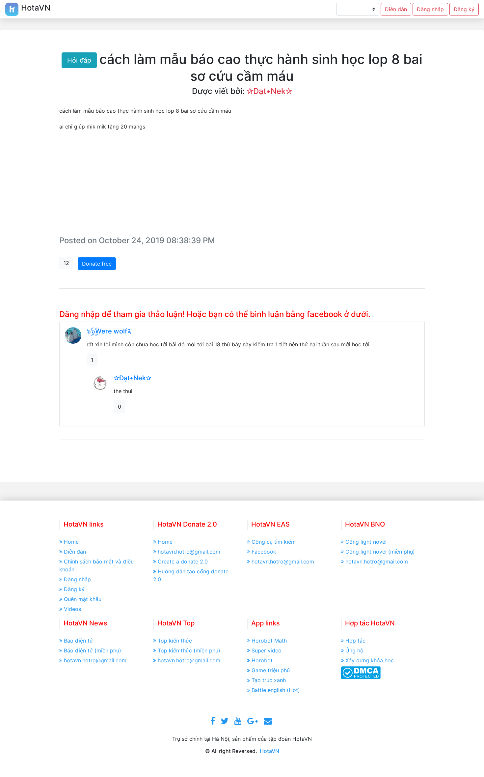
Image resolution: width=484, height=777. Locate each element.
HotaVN (269, 751)
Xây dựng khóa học (369, 660)
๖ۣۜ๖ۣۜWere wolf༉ (109, 331)
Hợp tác (355, 640)
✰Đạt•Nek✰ (269, 91)
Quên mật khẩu (82, 599)
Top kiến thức (175, 640)
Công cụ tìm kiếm (274, 541)
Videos (72, 609)
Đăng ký (464, 9)
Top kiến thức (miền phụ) (189, 650)
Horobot (262, 660)
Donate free (97, 263)
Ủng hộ (354, 650)
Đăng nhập (430, 9)
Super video (267, 650)
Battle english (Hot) (276, 690)
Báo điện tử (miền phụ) (92, 650)
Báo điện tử (78, 640)
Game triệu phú (271, 670)
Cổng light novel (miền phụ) (380, 551)
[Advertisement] (242, 184)
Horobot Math (269, 640)
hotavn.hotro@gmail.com (189, 551)
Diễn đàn (396, 9)
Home (71, 541)
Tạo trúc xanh (269, 680)
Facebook (264, 551)
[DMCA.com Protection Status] (361, 672)
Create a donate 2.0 (183, 561)
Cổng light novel (366, 541)
